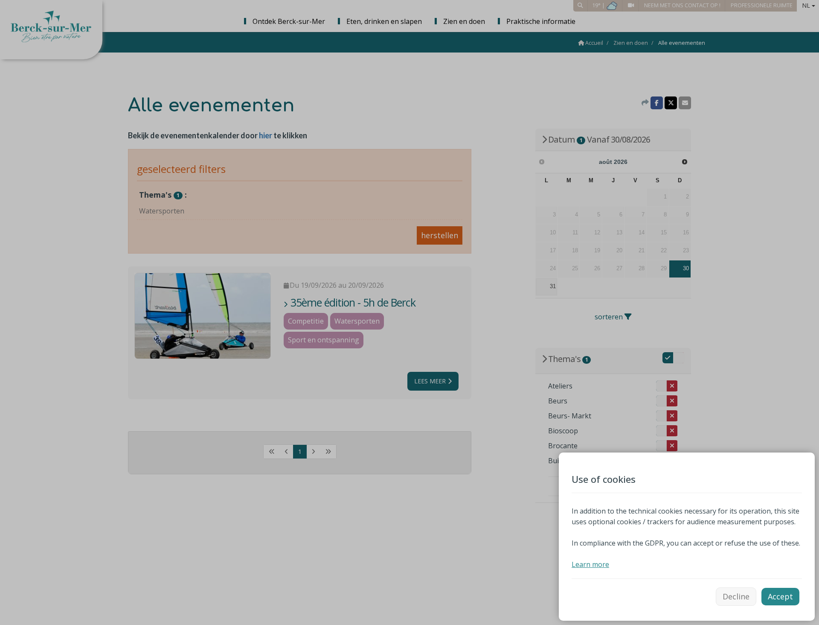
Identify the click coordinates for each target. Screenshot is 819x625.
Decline (736, 596)
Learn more (590, 564)
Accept (780, 596)
